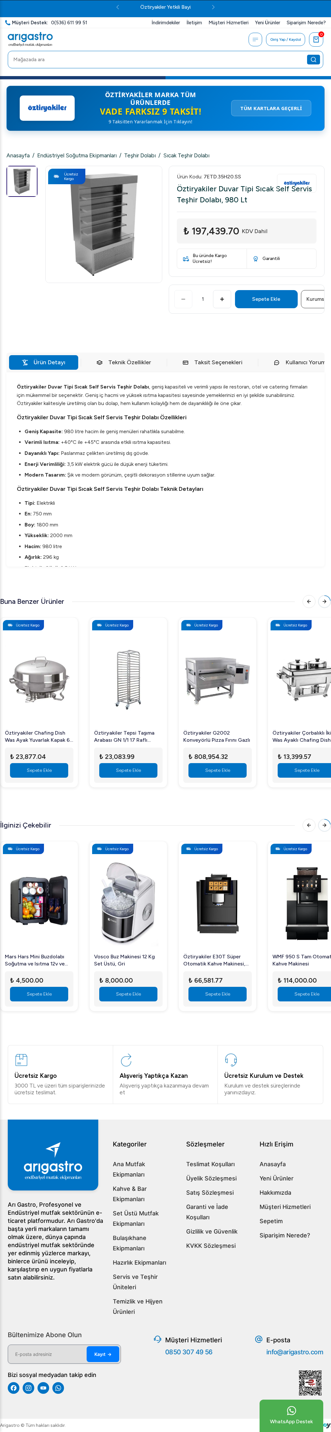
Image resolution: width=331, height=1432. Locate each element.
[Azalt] (183, 299)
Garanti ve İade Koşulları (207, 1212)
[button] (104, 224)
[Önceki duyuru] (117, 7)
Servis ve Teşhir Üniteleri (135, 1282)
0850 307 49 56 (189, 1352)
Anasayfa (18, 155)
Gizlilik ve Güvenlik (212, 1231)
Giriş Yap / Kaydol (285, 39)
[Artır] (222, 299)
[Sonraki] (324, 601)
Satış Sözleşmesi (210, 1192)
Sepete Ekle (266, 299)
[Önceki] (309, 601)
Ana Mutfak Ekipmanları (129, 1169)
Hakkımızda (275, 1192)
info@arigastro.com (294, 1352)
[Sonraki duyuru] (213, 7)
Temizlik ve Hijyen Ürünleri (138, 1306)
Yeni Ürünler (277, 1178)
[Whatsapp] (58, 1388)
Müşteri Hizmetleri (285, 1206)
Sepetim (271, 1221)
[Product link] (39, 675)
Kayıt (103, 1354)
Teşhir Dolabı (140, 155)
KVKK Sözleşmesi (211, 1245)
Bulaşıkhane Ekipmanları (129, 1243)
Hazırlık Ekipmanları (139, 1262)
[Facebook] (13, 1388)
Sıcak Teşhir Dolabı (186, 155)
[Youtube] (43, 1388)
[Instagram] (28, 1388)
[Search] (313, 59)
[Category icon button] (255, 39)
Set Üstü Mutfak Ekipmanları (136, 1218)
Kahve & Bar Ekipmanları (130, 1193)
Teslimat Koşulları (210, 1164)
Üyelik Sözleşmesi (211, 1178)
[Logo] (30, 39)
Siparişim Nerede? (285, 1235)
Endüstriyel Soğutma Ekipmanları (77, 155)
